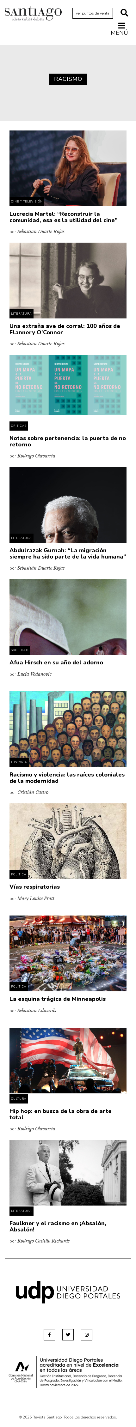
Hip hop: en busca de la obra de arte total (60, 1114)
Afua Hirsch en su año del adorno (56, 662)
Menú (119, 32)
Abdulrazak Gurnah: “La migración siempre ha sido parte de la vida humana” (67, 553)
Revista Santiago (33, 14)
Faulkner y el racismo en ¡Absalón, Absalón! (57, 1226)
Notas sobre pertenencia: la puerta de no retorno (67, 441)
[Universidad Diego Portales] (68, 1292)
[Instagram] (86, 1334)
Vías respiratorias (34, 887)
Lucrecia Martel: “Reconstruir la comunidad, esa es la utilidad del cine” (63, 217)
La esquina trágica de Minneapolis (57, 999)
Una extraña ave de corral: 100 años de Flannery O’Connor (64, 329)
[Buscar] (124, 13)
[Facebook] (49, 1334)
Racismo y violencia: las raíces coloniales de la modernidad (67, 778)
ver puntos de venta (92, 13)
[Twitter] (68, 1334)
